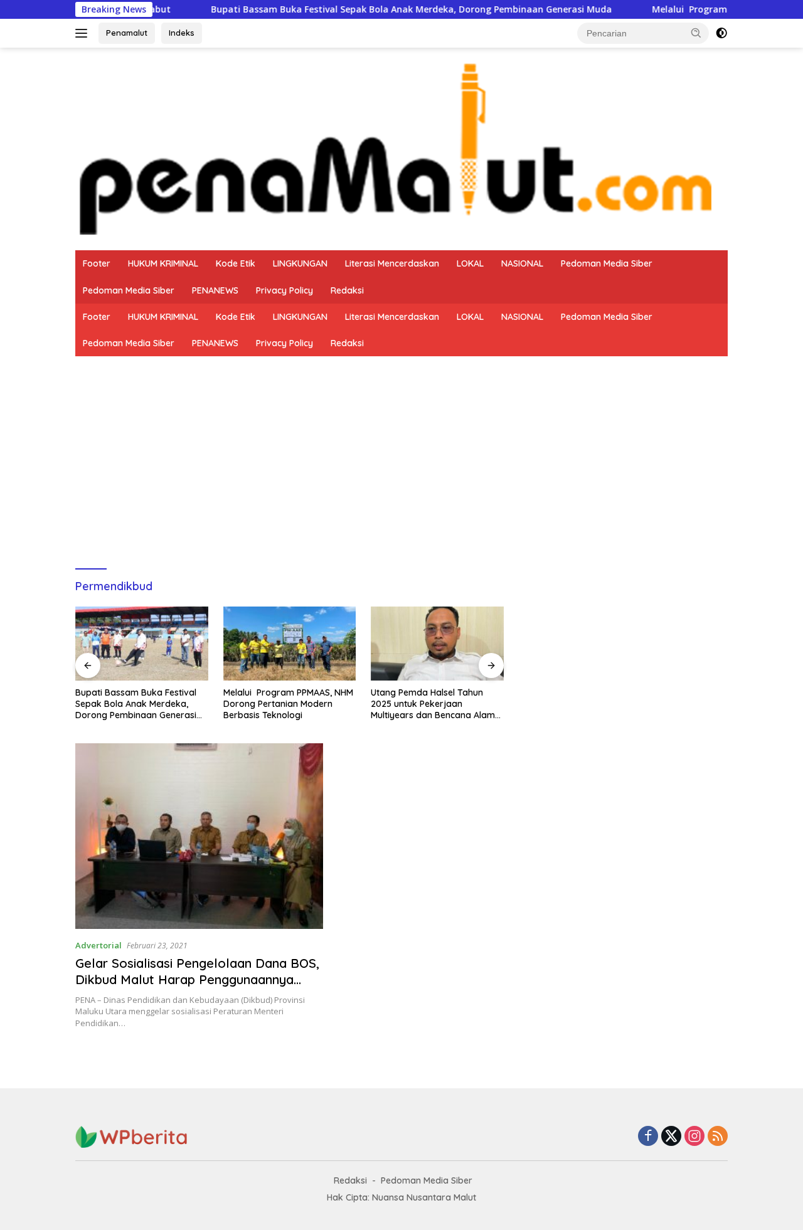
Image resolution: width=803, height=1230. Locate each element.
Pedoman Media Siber (606, 263)
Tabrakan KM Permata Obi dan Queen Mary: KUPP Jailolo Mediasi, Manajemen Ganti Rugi (436, 704)
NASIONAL (522, 263)
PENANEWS (215, 290)
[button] (696, 33)
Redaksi (347, 290)
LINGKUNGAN (300, 263)
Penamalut (126, 33)
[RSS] (718, 1137)
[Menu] (83, 33)
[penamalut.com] (401, 148)
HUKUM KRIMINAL (163, 263)
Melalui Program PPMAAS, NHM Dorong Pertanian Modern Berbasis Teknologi (140, 704)
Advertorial (98, 945)
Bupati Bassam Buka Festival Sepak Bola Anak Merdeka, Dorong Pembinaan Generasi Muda (363, 9)
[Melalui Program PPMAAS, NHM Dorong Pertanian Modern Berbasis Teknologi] (141, 644)
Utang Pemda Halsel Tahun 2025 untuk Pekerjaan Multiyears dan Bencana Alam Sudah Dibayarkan (285, 704)
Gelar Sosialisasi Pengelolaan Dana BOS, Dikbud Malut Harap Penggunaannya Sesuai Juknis (197, 979)
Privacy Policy (284, 290)
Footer (96, 263)
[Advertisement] (401, 450)
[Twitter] (671, 1137)
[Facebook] (648, 1137)
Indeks (181, 33)
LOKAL (470, 263)
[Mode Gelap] (721, 33)
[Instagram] (694, 1137)
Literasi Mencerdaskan (392, 263)
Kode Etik (235, 263)
